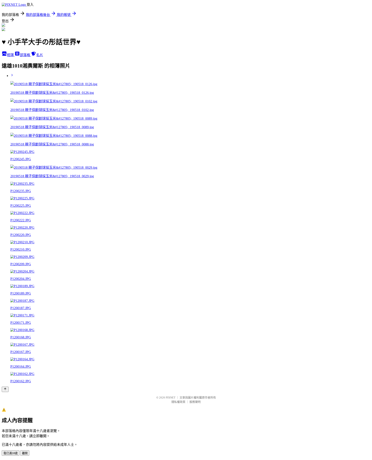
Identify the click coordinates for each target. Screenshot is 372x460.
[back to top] (5, 389)
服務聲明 (195, 401)
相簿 (11, 55)
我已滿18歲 (10, 453)
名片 (39, 55)
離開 (25, 453)
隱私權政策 (178, 401)
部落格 (25, 55)
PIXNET (170, 397)
